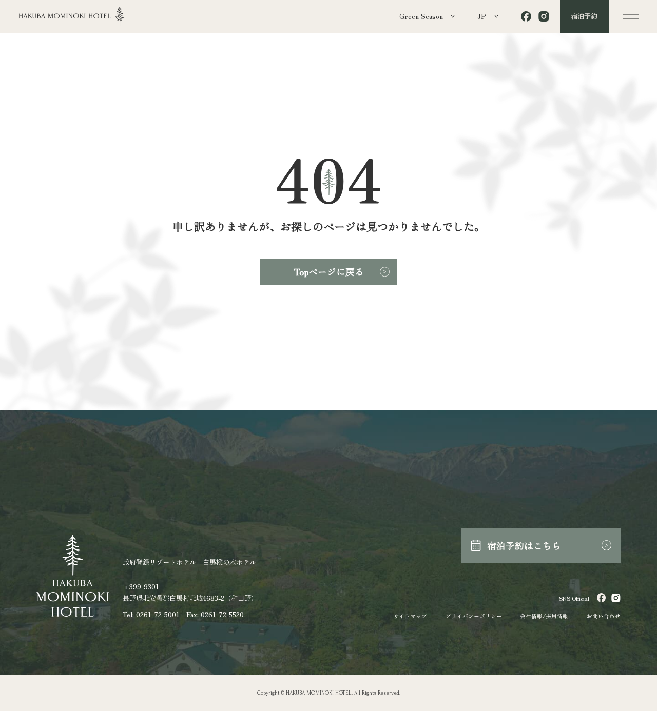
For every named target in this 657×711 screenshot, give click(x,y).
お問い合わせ (604, 616)
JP (481, 16)
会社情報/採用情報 (544, 616)
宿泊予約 (584, 16)
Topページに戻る (329, 271)
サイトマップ (410, 616)
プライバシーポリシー (474, 616)
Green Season (421, 16)
